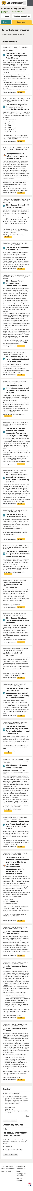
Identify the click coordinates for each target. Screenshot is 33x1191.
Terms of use (20, 1169)
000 (6, 1129)
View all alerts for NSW (10, 1154)
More (27, 1116)
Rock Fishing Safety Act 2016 (14, 981)
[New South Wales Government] (30, 1184)
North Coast (12, 1093)
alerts (21, 22)
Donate (19, 1181)
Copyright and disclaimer (21, 1175)
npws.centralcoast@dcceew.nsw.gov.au (15, 90)
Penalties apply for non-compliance (14, 185)
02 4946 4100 (9, 1109)
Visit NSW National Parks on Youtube (11, 1188)
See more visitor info (10, 1121)
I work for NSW (6, 1171)
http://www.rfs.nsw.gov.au (13, 1149)
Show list (20, 92)
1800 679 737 (8, 1146)
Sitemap (19, 1178)
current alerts (18, 12)
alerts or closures (19, 995)
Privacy (18, 1171)
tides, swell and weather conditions (15, 998)
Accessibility (20, 1166)
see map (15, 293)
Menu (5, 22)
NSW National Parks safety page (15, 343)
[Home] (3, 3)
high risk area (20, 976)
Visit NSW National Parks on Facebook (3, 1188)
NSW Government (7, 1169)
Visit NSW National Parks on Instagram (7, 1188)
